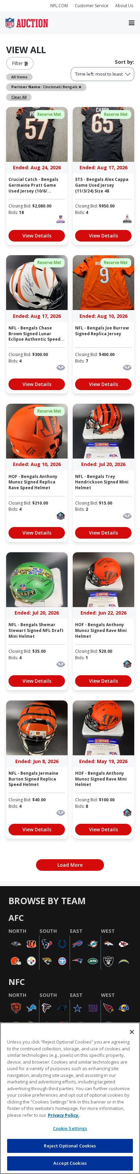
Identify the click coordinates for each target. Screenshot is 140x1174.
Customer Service (91, 6)
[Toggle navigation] (131, 23)
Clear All (19, 96)
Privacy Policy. (64, 1115)
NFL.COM (59, 6)
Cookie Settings (70, 1128)
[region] (70, 1098)
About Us (124, 6)
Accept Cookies (70, 1163)
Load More (70, 865)
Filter (18, 63)
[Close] (131, 1031)
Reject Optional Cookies (70, 1146)
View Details (36, 235)
